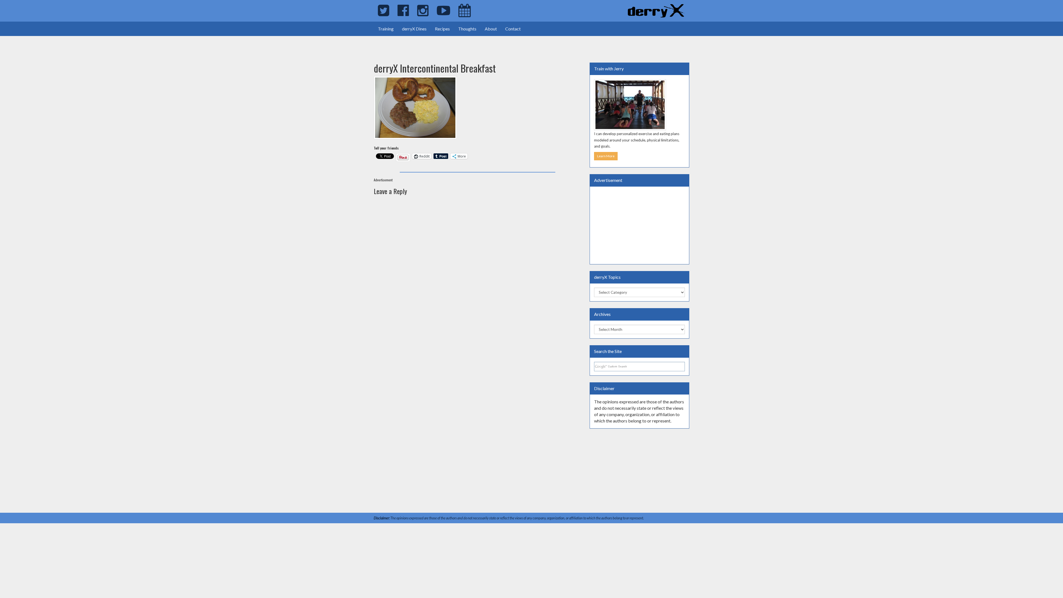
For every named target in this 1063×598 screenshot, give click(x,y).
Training (386, 28)
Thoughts (467, 28)
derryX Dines (414, 28)
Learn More (606, 156)
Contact (513, 28)
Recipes (442, 28)
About (491, 28)
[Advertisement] (65, 44)
